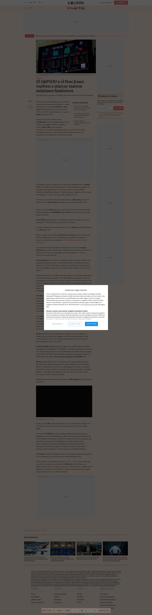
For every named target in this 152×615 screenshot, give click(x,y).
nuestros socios (72, 294)
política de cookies (90, 304)
